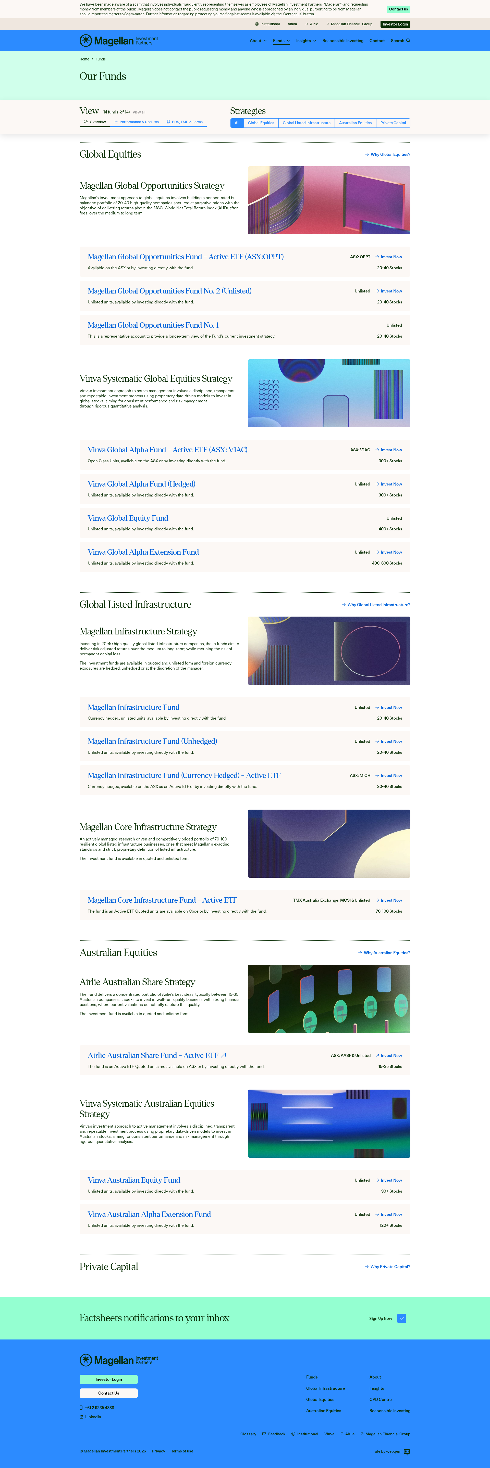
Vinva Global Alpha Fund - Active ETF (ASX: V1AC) (168, 450)
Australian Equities (355, 123)
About (375, 1377)
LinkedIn (93, 1416)
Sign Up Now (380, 1318)
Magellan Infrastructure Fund (134, 707)
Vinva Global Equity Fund (128, 518)
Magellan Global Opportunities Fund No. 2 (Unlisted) (170, 291)
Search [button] (397, 40)
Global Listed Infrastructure (306, 123)
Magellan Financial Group (351, 24)
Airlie (314, 24)
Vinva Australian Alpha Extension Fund (149, 1214)
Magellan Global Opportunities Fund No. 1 (153, 325)
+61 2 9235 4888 (99, 1407)
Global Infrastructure (325, 1388)
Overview (98, 122)
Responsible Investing (343, 40)
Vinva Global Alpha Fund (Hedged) (141, 484)
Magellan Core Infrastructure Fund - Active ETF (162, 900)
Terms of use (182, 1451)
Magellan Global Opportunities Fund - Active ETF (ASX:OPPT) (186, 257)
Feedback (276, 1434)
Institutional (270, 24)
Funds (312, 1377)
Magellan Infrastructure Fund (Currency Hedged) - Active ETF (184, 775)
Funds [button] (279, 40)
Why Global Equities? (390, 154)
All (237, 123)
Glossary (248, 1434)
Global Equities (261, 123)
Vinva (292, 24)
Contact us (398, 9)
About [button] (255, 40)
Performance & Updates (139, 122)
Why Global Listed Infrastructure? (379, 604)
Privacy (158, 1451)
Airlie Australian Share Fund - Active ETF (153, 1055)
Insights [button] (303, 40)
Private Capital (393, 123)
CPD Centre (381, 1399)
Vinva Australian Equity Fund (134, 1180)
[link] (87, 59)
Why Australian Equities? (387, 952)
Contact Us (108, 1393)
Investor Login (395, 24)
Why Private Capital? (390, 1266)
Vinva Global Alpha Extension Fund (143, 552)
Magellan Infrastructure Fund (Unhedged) (152, 741)
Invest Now (391, 256)
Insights (377, 1388)
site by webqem (387, 1451)
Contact (377, 40)
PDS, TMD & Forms (187, 122)
